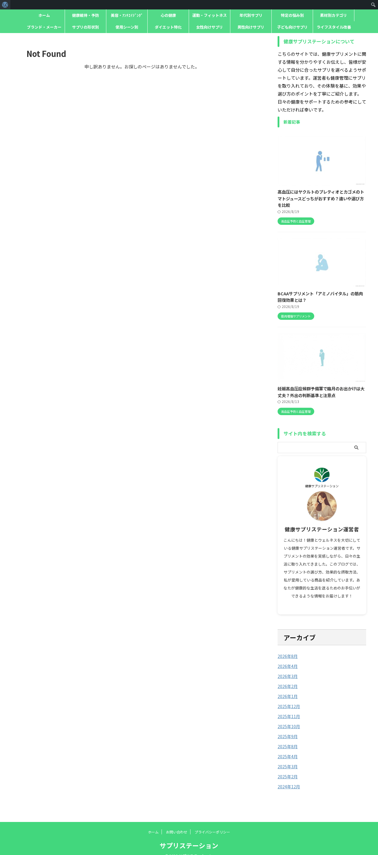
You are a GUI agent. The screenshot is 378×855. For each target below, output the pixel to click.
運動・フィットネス (209, 15)
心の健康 (168, 15)
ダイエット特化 (168, 27)
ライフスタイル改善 (334, 27)
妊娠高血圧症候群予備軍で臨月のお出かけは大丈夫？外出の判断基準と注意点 (321, 391)
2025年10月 (289, 726)
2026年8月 (288, 656)
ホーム (44, 15)
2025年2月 (288, 776)
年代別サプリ (251, 15)
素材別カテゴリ (333, 15)
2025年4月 (288, 756)
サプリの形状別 (85, 27)
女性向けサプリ (209, 27)
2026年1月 (288, 696)
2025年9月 (288, 736)
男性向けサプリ (250, 27)
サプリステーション (189, 845)
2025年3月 (288, 766)
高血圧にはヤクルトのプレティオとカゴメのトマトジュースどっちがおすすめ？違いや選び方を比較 (321, 198)
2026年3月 (288, 676)
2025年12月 (289, 706)
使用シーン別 (126, 27)
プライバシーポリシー (212, 831)
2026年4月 (288, 666)
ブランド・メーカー (44, 27)
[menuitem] (5, 4)
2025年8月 (288, 746)
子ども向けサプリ (292, 27)
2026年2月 (288, 686)
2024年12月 (289, 787)
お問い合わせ (176, 831)
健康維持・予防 (85, 15)
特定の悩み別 (292, 15)
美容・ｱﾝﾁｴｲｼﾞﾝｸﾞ (127, 15)
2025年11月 (289, 716)
